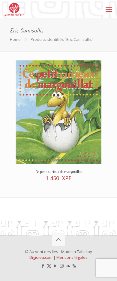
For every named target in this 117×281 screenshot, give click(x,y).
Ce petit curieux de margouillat (58, 171)
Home (15, 39)
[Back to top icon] (58, 239)
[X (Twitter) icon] (49, 266)
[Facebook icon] (42, 266)
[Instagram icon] (61, 266)
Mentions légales (72, 257)
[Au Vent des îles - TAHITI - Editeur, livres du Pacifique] (14, 9)
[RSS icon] (74, 266)
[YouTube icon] (55, 266)
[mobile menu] (109, 9)
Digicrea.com (40, 257)
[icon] (68, 266)
